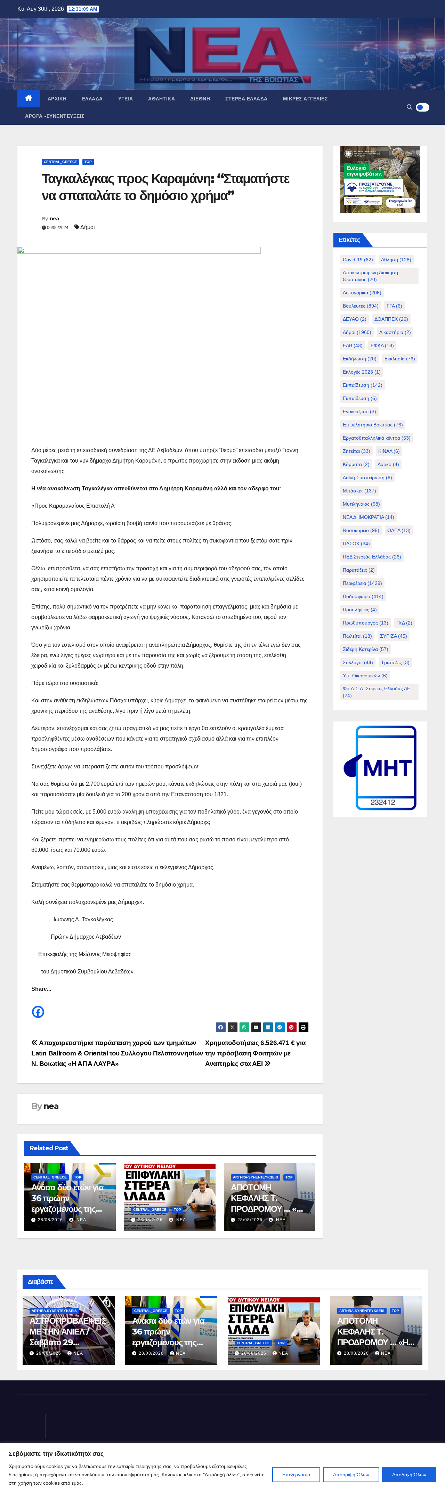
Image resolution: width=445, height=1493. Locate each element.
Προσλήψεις (360, 609)
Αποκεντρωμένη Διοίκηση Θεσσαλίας (370, 276)
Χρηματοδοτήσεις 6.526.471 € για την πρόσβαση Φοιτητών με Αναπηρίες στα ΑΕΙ (255, 1053)
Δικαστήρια (395, 332)
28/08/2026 (50, 1219)
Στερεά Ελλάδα (246, 99)
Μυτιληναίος (361, 504)
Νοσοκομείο (361, 530)
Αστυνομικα (362, 292)
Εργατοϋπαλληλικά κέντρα (377, 438)
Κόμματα (356, 464)
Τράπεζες (395, 662)
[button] (409, 107)
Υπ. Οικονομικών (365, 675)
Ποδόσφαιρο (363, 596)
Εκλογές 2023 (362, 372)
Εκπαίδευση (362, 385)
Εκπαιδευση (360, 398)
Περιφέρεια (362, 583)
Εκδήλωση (360, 358)
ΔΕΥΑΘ (354, 319)
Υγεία (125, 99)
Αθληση (396, 259)
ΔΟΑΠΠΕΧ (391, 319)
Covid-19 (358, 259)
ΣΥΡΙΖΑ (393, 636)
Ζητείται (356, 451)
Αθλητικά (161, 99)
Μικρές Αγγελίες (305, 99)
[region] (222, 1468)
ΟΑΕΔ (399, 530)
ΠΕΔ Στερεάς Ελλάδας (372, 557)
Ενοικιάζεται (359, 411)
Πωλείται (357, 636)
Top (88, 162)
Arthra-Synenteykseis (255, 1177)
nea (54, 218)
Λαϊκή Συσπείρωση (367, 477)
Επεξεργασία (296, 1474)
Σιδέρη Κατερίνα (365, 649)
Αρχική (57, 99)
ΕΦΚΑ (382, 345)
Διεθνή (200, 99)
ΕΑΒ (353, 345)
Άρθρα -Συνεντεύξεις (54, 116)
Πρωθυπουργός (365, 623)
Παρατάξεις (359, 570)
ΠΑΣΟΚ (356, 543)
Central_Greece (60, 162)
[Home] (28, 98)
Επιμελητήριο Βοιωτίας (373, 424)
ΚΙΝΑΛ (389, 451)
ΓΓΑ (394, 306)
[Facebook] (38, 1006)
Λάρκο (388, 464)
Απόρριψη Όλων (351, 1474)
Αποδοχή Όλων (409, 1474)
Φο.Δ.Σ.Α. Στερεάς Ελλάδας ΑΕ (376, 692)
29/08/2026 (49, 1353)
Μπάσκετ (359, 490)
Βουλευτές (361, 306)
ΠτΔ (404, 623)
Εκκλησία (400, 358)
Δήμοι (87, 227)
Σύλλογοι (358, 662)
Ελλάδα (92, 99)
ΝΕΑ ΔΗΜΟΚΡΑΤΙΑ (368, 517)
